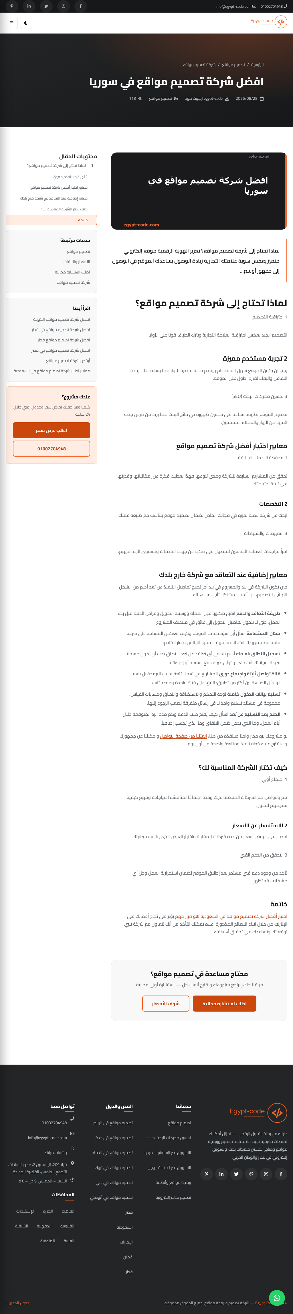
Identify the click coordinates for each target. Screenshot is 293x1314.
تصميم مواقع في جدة (114, 1137)
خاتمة (83, 219)
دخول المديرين (17, 1303)
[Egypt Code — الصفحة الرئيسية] (269, 22)
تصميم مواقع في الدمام (112, 1152)
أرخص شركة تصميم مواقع (68, 360)
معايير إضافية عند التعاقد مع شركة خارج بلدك (54, 198)
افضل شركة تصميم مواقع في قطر (61, 329)
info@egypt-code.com (233, 6)
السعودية (125, 1227)
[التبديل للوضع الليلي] (26, 23)
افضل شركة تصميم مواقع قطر (64, 340)
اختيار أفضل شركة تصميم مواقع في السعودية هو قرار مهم (231, 916)
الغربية (69, 1241)
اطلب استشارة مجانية (225, 1003)
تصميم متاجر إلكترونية (173, 1197)
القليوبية (67, 1226)
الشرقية (21, 1226)
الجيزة (48, 1211)
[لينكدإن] (29, 6)
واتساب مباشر (55, 1152)
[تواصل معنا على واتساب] (277, 1298)
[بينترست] (12, 6)
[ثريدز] (251, 1174)
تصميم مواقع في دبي (114, 1182)
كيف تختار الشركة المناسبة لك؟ (64, 209)
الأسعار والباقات (77, 261)
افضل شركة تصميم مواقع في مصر (60, 350)
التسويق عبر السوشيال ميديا (167, 1152)
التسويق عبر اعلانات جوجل (169, 1167)
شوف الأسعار (166, 1003)
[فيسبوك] (80, 6)
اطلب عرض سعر (51, 430)
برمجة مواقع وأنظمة (173, 1182)
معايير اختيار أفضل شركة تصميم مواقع (59, 187)
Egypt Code (264, 1303)
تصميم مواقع (233, 64)
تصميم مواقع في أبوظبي (111, 1197)
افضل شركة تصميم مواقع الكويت (61, 319)
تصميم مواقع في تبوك (114, 1167)
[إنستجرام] (63, 6)
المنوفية (47, 1241)
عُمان (128, 1257)
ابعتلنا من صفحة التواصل (183, 736)
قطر (129, 1272)
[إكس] (46, 6)
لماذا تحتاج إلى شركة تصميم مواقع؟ (56, 165)
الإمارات (126, 1242)
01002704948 (272, 6)
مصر (129, 1212)
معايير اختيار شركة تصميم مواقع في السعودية (52, 371)
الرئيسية (257, 64)
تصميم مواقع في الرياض (112, 1123)
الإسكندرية (25, 1211)
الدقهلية (44, 1226)
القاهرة (68, 1211)
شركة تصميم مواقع (199, 64)
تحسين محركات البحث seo (170, 1137)
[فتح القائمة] (12, 23)
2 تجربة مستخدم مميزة (71, 176)
